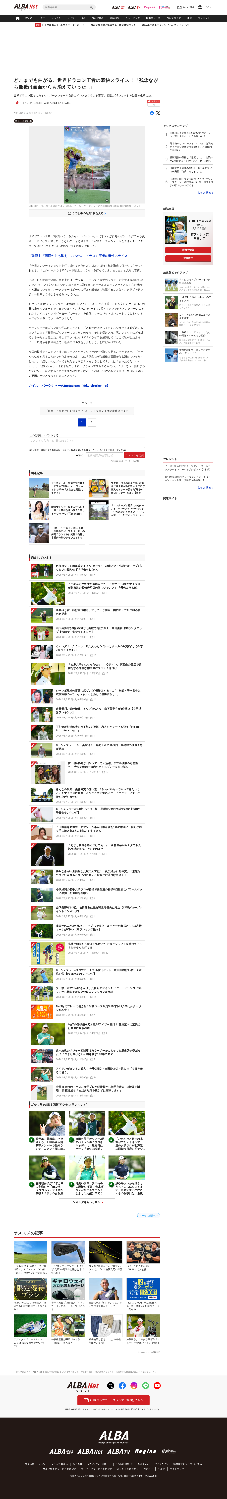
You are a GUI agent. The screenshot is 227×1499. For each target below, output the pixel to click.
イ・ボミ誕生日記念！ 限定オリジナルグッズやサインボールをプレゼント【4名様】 (188, 468)
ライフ (70, 18)
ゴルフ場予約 (174, 18)
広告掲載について (34, 1464)
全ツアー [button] (30, 18)
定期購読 (188, 258)
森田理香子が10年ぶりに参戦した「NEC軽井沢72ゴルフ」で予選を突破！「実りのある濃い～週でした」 (49, 1190)
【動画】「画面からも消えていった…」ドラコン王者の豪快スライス (78, 256)
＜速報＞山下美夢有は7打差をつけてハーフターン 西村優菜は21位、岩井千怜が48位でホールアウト (191, 182)
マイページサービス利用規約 (96, 1469)
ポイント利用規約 (126, 1469)
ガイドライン (161, 1464)
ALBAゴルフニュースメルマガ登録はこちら (116, 1400)
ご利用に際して (124, 1464)
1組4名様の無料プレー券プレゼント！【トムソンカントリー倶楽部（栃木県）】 (188, 478)
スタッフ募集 (58, 1464)
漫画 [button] (83, 18)
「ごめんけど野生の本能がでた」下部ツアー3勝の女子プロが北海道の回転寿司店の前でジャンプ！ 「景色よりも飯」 (129, 1147)
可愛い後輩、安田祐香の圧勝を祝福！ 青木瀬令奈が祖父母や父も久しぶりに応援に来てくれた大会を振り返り (90, 1190)
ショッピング (133, 18)
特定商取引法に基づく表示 (187, 1464)
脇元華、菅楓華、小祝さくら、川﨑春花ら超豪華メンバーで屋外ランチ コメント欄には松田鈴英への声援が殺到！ (49, 1147)
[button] (87, 571)
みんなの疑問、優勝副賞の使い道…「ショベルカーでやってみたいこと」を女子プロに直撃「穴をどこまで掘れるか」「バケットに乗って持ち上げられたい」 (98, 793)
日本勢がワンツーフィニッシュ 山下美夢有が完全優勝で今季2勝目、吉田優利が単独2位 (191, 146)
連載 (189, 18)
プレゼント (204, 18)
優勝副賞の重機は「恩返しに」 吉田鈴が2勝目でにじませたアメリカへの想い (191, 159)
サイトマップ (177, 1469)
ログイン (207, 7)
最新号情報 (188, 249)
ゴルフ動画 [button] (98, 18)
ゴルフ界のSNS (23, 121)
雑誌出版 (114, 18)
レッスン (56, 18)
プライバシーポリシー (99, 1464)
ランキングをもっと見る (85, 1202)
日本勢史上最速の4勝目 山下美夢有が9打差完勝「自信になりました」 (191, 170)
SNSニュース (153, 18)
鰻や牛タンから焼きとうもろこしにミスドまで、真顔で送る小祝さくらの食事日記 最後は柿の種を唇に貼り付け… (129, 1192)
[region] (87, 121)
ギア (43, 18)
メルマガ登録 (188, 7)
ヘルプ (161, 1469)
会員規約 (142, 1464)
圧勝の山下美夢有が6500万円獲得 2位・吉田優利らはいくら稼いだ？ (190, 134)
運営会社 (77, 1464)
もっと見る (204, 192)
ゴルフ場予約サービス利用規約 (59, 1469)
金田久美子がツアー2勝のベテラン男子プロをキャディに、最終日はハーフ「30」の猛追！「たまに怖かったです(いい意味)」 (90, 1147)
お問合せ (148, 1469)
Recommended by (145, 1352)
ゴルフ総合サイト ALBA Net (29, 1372)
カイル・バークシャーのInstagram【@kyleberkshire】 (69, 386)
